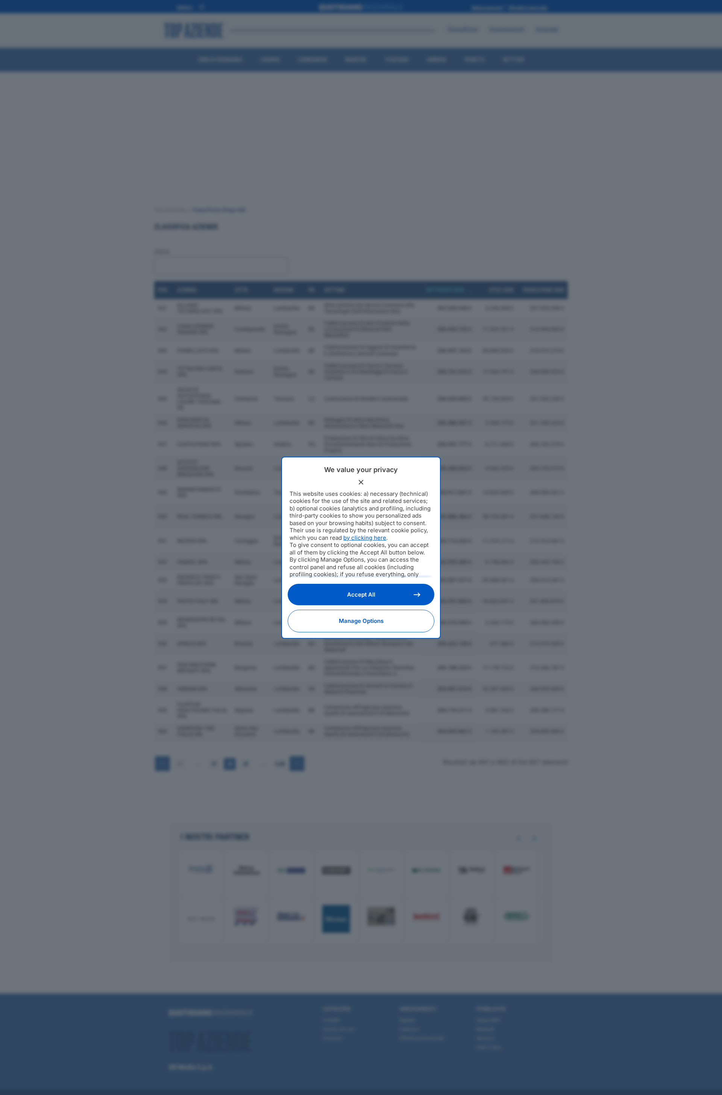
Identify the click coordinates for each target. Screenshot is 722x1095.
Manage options (361, 620)
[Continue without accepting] (361, 482)
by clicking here (364, 537)
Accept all (361, 594)
